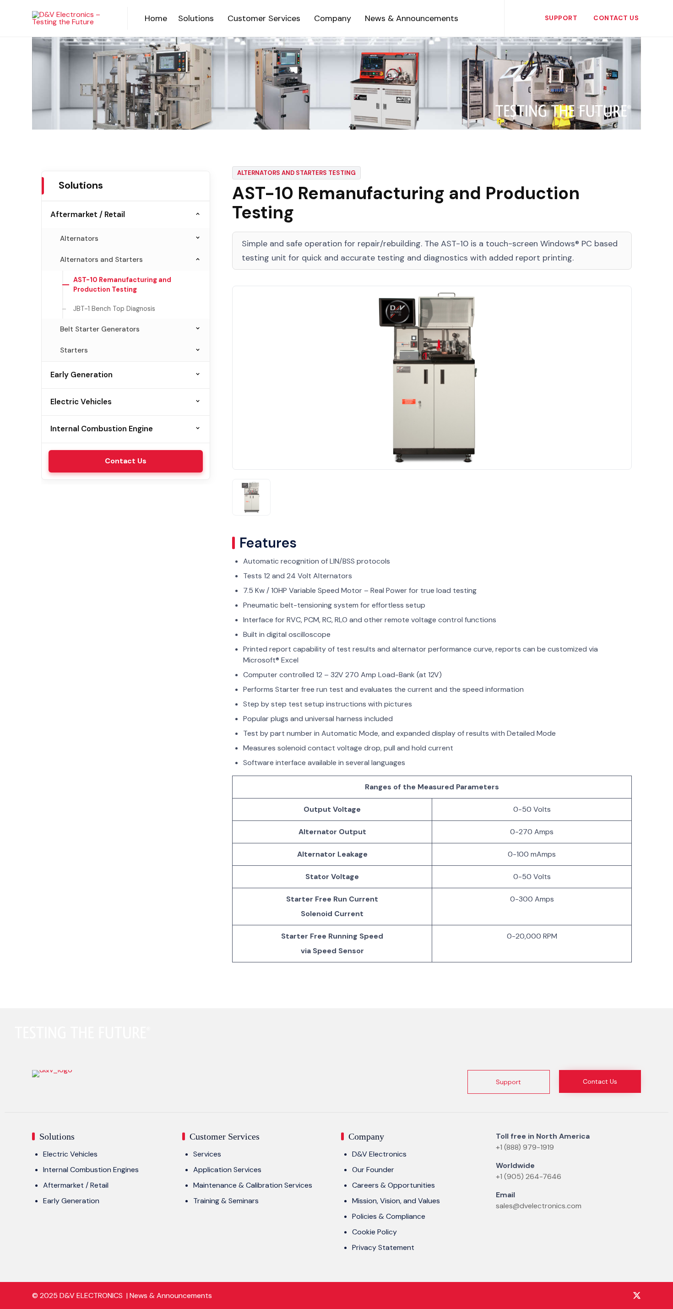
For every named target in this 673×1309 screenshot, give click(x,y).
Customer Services (264, 18)
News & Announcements (411, 18)
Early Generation (81, 374)
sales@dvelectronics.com (538, 1206)
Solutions (196, 18)
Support (561, 18)
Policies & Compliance (388, 1216)
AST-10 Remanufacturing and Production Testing (122, 285)
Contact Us (616, 18)
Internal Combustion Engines (91, 1169)
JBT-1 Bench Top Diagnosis (114, 308)
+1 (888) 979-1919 (525, 1147)
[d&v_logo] (52, 1070)
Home (156, 18)
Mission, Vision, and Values (396, 1201)
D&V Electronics (379, 1154)
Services (207, 1154)
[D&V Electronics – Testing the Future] (73, 18)
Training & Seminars (226, 1201)
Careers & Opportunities (393, 1185)
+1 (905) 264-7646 (528, 1176)
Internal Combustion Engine (101, 429)
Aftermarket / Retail (87, 214)
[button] (508, 1082)
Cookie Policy (374, 1232)
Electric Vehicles (81, 402)
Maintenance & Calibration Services (252, 1185)
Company (332, 18)
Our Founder (373, 1169)
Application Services (227, 1169)
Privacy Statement (383, 1247)
